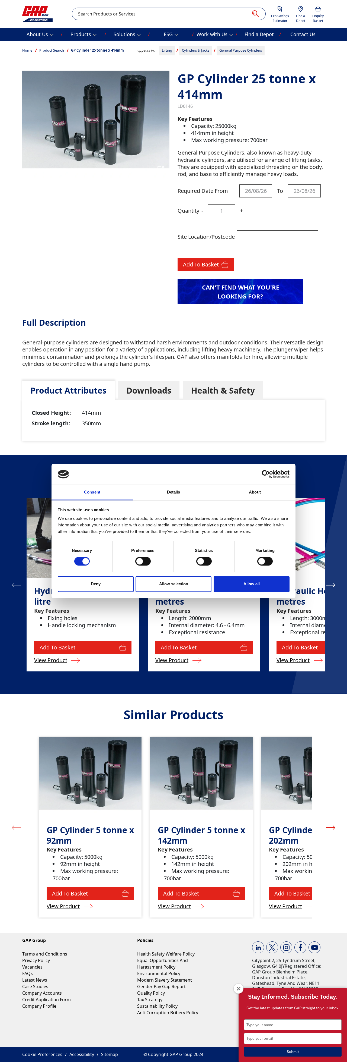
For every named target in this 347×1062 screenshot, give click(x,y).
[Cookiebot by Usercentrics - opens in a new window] (266, 474)
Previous (16, 584)
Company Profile (39, 1006)
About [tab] (255, 492)
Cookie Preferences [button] (42, 1054)
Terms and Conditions (44, 954)
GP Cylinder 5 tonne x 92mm (90, 835)
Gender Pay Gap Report (161, 986)
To (280, 190)
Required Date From (203, 190)
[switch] (143, 561)
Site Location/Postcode (206, 236)
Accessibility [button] (81, 1054)
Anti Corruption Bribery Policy (167, 1013)
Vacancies (32, 967)
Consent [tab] (92, 492)
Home (27, 50)
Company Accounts (42, 993)
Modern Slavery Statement (164, 980)
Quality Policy (151, 993)
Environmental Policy (158, 973)
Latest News (34, 980)
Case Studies (35, 986)
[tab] (68, 390)
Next (330, 584)
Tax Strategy (149, 1000)
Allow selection (173, 584)
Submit (293, 1051)
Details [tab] (173, 492)
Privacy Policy (36, 960)
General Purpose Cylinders (240, 50)
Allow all (251, 584)
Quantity (188, 210)
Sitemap (109, 1054)
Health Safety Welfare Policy (166, 954)
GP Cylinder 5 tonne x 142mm (201, 835)
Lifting (167, 50)
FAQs (27, 973)
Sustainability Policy (157, 1006)
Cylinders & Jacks (195, 50)
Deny (96, 584)
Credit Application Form (46, 1000)
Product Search (51, 50)
